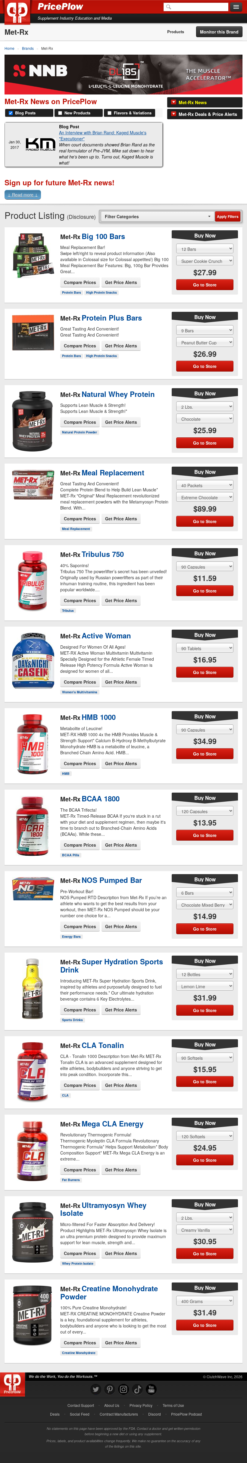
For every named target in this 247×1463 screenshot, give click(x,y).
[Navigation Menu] (236, 7)
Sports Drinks (72, 1019)
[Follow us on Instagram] (123, 1389)
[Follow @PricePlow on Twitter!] (95, 1389)
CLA (65, 1095)
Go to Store (32, 278)
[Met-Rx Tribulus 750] (32, 573)
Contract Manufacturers (119, 1414)
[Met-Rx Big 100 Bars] (32, 251)
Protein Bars (71, 292)
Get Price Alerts (121, 282)
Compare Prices (80, 282)
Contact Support (80, 1405)
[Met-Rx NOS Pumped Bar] (32, 898)
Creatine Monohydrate (78, 1352)
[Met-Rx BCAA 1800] (32, 817)
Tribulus (68, 610)
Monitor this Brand (219, 32)
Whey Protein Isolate (77, 1263)
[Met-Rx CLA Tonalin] (32, 1064)
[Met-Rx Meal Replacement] (32, 491)
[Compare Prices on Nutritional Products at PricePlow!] (13, 1383)
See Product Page (32, 265)
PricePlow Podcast (186, 1414)
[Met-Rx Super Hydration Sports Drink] (32, 986)
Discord (154, 1414)
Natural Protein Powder (79, 432)
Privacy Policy (141, 1405)
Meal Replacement (76, 528)
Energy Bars (71, 936)
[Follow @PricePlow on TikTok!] (137, 1389)
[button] (123, 195)
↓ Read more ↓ (23, 195)
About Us (111, 1405)
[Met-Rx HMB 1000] (32, 736)
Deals (55, 1414)
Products (175, 31)
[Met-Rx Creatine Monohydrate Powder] (32, 1313)
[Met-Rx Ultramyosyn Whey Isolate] (32, 1227)
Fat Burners (71, 1179)
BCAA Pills (70, 855)
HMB (66, 773)
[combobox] (157, 216)
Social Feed (79, 1414)
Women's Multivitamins (79, 692)
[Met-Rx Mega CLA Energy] (32, 1145)
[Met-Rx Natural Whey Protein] (32, 416)
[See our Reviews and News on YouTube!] (151, 1389)
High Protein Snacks (101, 292)
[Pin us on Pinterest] (109, 1389)
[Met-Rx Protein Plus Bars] (32, 336)
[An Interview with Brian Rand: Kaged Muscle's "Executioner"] (41, 144)
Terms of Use (173, 1405)
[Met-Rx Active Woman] (32, 655)
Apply (228, 216)
